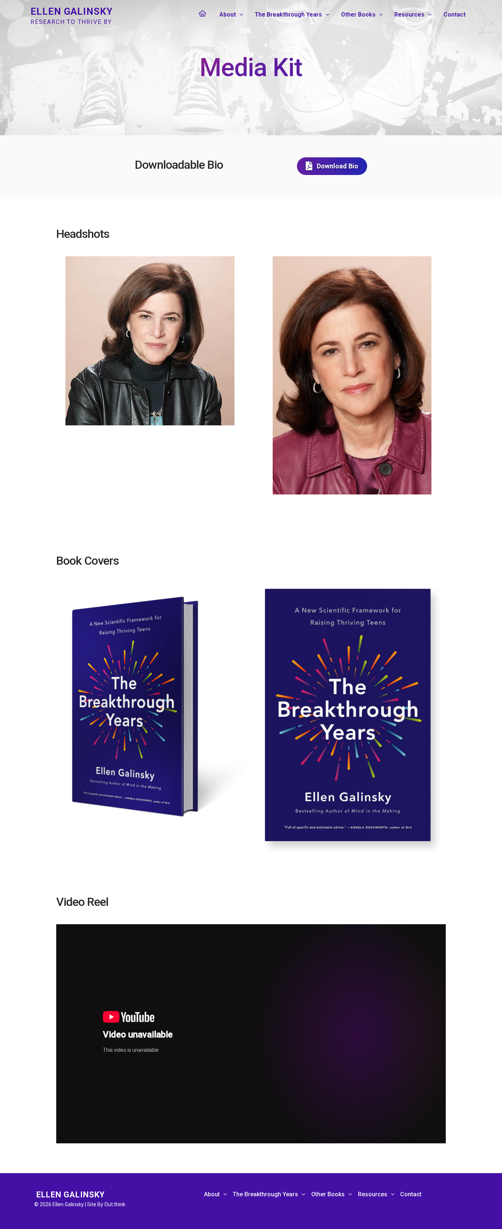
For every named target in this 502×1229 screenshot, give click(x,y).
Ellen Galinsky (72, 11)
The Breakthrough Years (288, 14)
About (227, 14)
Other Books (358, 14)
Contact (455, 14)
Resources (409, 14)
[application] (239, 14)
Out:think (114, 1204)
